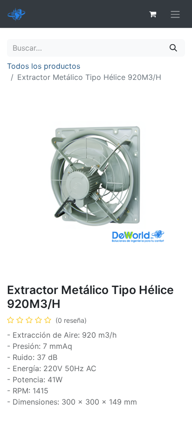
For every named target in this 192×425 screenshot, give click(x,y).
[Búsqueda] (173, 48)
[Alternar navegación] (175, 14)
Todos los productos (43, 66)
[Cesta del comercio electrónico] (152, 14)
